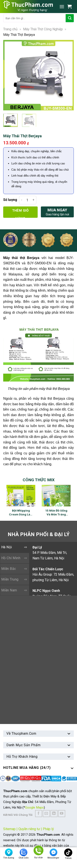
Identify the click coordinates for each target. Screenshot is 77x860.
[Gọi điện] (38, 851)
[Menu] (61, 6)
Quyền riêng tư (29, 829)
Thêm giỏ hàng (20, 213)
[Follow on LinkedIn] (54, 813)
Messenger (53, 858)
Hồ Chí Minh (10, 558)
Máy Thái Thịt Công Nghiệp (43, 29)
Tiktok (68, 858)
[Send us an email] (46, 813)
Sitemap (9, 829)
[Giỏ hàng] (70, 6)
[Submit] (70, 18)
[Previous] (8, 75)
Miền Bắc (8, 569)
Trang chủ (10, 29)
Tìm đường (8, 858)
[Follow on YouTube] (61, 813)
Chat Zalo (24, 858)
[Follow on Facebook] (38, 813)
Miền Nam (9, 590)
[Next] (68, 75)
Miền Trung (10, 579)
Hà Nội (6, 547)
